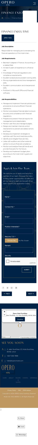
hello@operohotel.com (15, 360)
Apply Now (8, 38)
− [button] (4, 314)
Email (7, 217)
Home (7, 18)
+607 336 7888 (12, 356)
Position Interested (12, 226)
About (11, 378)
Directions (20, 319)
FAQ (19, 390)
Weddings (33, 378)
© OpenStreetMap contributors (28, 337)
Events (25, 378)
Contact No (9, 207)
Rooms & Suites (18, 380)
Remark (7, 245)
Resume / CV (10, 236)
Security (8, 255)
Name (7, 197)
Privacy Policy (11, 390)
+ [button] (4, 311)
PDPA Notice (27, 390)
